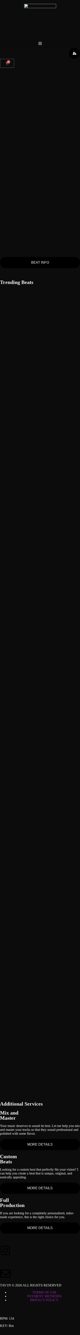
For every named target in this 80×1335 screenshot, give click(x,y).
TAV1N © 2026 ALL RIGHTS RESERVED (30, 1285)
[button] (40, 44)
